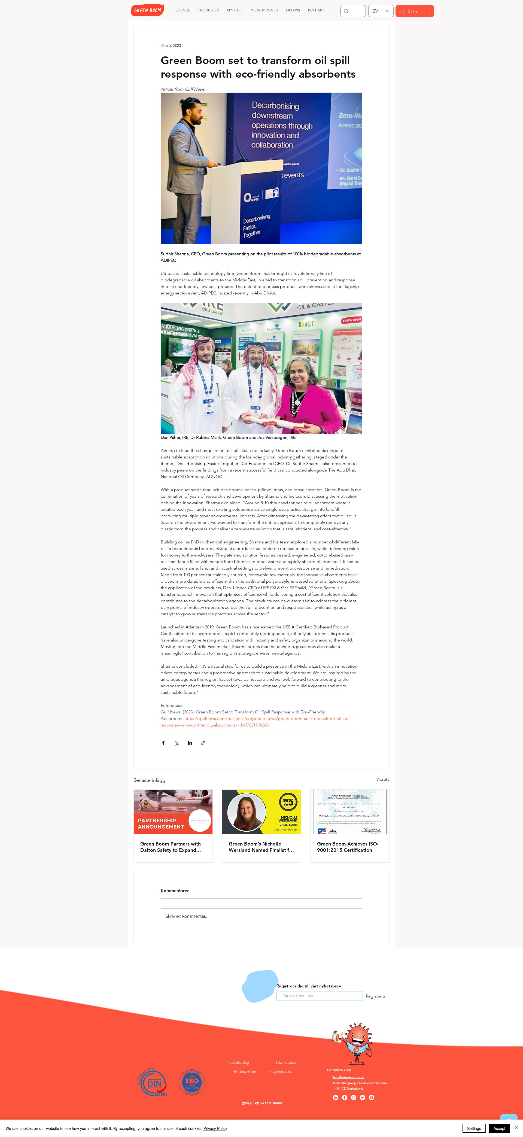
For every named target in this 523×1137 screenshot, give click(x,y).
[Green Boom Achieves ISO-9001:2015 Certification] (350, 812)
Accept (499, 1128)
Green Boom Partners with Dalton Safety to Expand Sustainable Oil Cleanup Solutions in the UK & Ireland (173, 847)
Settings (474, 1128)
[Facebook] (344, 1097)
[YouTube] (371, 1097)
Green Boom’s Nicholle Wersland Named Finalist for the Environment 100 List (261, 847)
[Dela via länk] (203, 743)
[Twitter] (362, 1097)
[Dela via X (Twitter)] (176, 743)
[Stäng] (516, 1128)
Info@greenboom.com (348, 1077)
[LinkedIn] (335, 1097)
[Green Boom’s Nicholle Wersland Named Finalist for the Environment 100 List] (261, 812)
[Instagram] (353, 1097)
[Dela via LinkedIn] (190, 743)
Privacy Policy (215, 1128)
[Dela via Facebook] (163, 743)
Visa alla (383, 779)
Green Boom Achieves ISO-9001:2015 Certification (348, 847)
